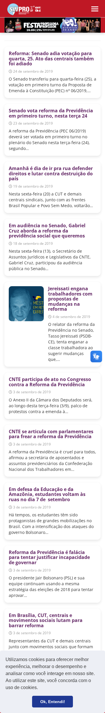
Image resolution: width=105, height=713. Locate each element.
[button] (40, 688)
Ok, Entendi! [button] (52, 701)
